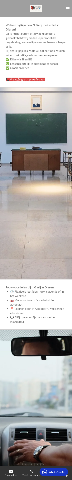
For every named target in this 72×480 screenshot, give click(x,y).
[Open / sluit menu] (68, 8)
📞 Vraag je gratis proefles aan (25, 79)
